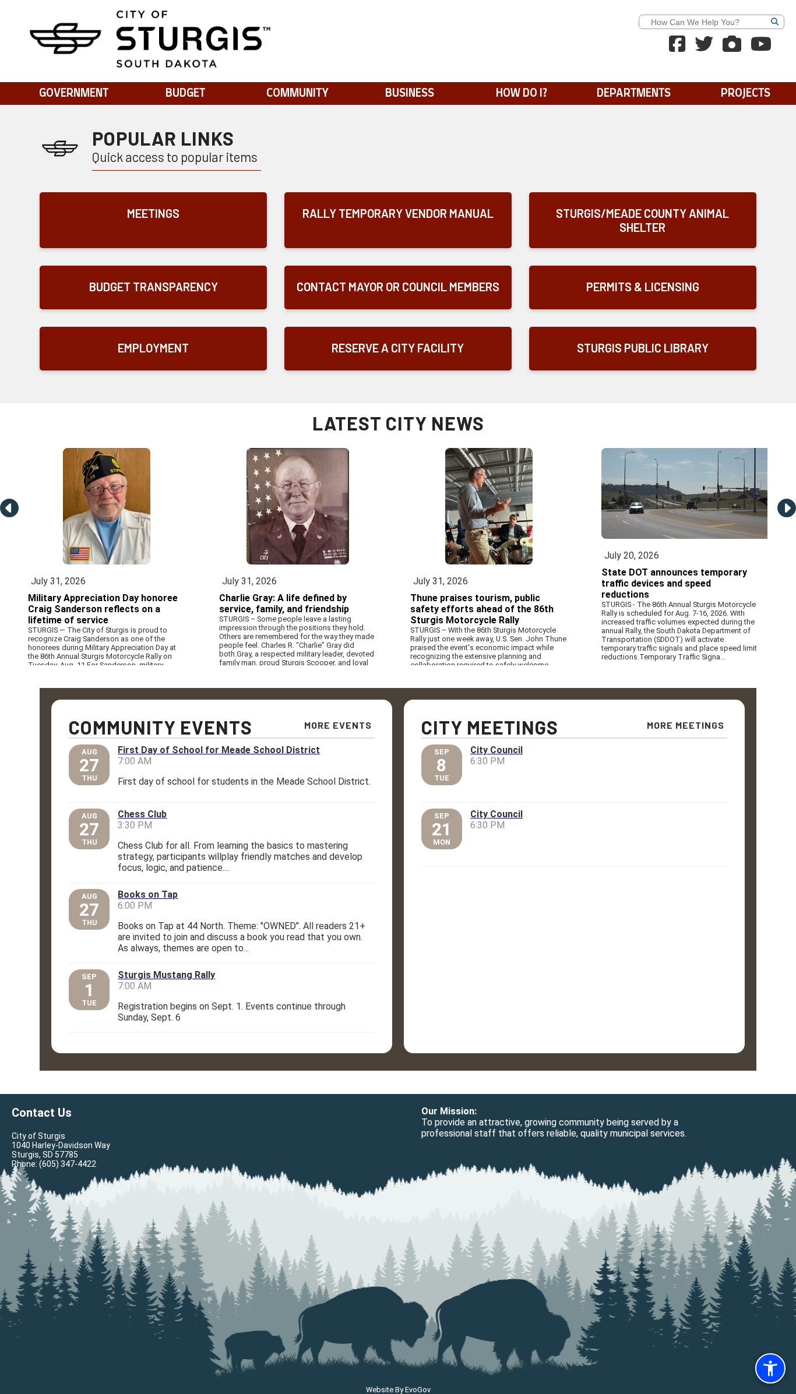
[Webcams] (732, 47)
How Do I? (521, 93)
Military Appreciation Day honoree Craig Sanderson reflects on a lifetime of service (103, 609)
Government (73, 93)
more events (338, 724)
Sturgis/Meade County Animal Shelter (642, 220)
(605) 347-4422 (67, 1164)
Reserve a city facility (398, 348)
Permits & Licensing (642, 287)
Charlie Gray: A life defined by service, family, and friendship (284, 603)
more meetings (685, 724)
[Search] (792, 23)
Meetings (153, 213)
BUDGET (185, 93)
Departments (634, 93)
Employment (153, 348)
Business (409, 93)
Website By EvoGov (398, 1389)
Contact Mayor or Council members (398, 287)
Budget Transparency (153, 287)
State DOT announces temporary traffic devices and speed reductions (674, 583)
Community (297, 93)
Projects (745, 93)
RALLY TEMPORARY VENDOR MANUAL (398, 213)
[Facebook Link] (677, 47)
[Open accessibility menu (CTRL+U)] (770, 1368)
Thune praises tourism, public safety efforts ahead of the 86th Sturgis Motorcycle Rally (482, 609)
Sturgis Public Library (643, 348)
